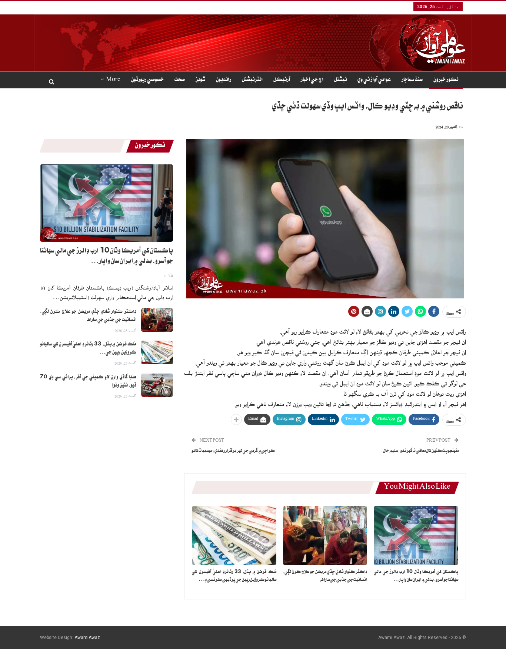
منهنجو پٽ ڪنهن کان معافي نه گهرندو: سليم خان (421, 451)
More (113, 80)
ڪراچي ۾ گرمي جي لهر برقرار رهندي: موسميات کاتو (233, 451)
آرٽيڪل (281, 80)
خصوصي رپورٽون (147, 80)
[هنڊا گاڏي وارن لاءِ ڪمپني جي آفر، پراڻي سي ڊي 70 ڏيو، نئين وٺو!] (157, 385)
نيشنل (340, 80)
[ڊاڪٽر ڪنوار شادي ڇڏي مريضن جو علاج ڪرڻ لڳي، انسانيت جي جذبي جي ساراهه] (325, 535)
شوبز (200, 80)
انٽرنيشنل (252, 80)
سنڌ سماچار (412, 80)
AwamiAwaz (87, 637)
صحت (179, 80)
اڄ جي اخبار (312, 80)
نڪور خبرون (445, 80)
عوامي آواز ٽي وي (374, 80)
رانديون (223, 80)
